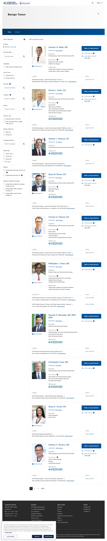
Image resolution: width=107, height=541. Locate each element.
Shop (59, 520)
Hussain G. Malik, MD (58, 47)
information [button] (7, 172)
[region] (28, 530)
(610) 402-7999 (90, 297)
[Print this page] (98, 13)
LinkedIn (87, 511)
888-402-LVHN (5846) (11, 507)
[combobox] (14, 56)
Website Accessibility (37, 516)
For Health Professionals (38, 509)
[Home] (16, 3)
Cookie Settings (10, 536)
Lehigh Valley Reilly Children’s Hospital (59, 289)
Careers (59, 511)
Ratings (59, 50)
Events (59, 518)
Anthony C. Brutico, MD (58, 445)
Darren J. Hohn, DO (57, 90)
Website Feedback (36, 513)
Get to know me (38, 66)
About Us (59, 507)
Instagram (87, 509)
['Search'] (92, 3)
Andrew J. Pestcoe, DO (58, 139)
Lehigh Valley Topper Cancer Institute (58, 71)
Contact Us (8, 509)
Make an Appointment (91, 48)
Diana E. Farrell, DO (57, 407)
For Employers (35, 511)
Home (9, 32)
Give (59, 509)
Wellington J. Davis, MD (58, 263)
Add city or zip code (10, 47)
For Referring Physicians (38, 507)
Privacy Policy (35, 518)
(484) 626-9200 (90, 434)
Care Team (87, 58)
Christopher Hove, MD (58, 362)
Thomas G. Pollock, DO (58, 217)
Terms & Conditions (36, 520)
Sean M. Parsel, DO (57, 174)
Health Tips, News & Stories (65, 516)
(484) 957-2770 (90, 79)
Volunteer (59, 513)
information (24, 39)
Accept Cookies (48, 536)
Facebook (87, 507)
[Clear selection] (21, 88)
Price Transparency (62, 522)
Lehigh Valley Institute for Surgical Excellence (60, 69)
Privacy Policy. (8, 532)
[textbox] (14, 56)
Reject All (37, 536)
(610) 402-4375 (90, 351)
